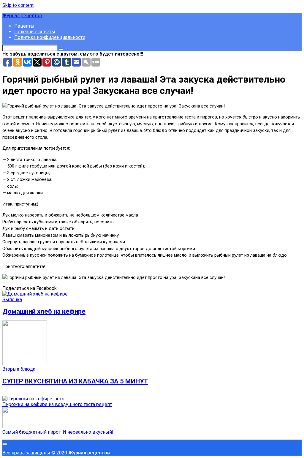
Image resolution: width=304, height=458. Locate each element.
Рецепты (24, 26)
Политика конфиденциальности (49, 37)
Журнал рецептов (22, 15)
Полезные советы (34, 31)
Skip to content (18, 5)
